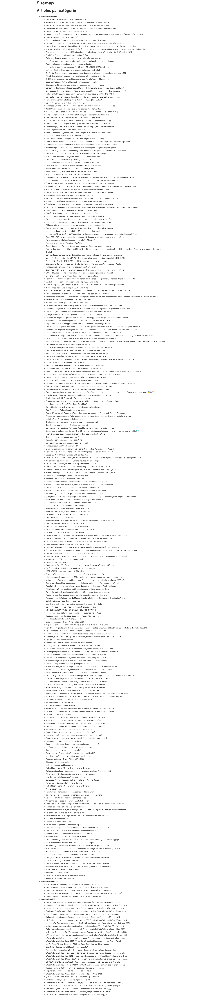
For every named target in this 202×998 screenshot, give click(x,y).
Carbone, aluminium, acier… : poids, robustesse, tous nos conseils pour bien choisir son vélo (84, 637)
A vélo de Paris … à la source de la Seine (62, 869)
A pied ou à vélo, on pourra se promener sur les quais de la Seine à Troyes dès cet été (81, 666)
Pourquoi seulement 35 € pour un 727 (62, 446)
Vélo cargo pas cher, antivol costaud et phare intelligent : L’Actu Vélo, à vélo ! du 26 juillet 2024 (85, 926)
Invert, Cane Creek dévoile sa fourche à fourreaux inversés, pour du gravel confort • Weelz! (84, 374)
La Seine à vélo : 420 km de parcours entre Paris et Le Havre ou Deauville (76, 541)
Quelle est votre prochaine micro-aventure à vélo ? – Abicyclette (72, 487)
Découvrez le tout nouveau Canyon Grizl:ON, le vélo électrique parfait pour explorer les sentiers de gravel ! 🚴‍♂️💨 (93, 431)
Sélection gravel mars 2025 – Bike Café (62, 37)
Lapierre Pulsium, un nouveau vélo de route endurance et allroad (73, 118)
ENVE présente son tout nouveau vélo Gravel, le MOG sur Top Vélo (73, 851)
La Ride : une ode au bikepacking (59, 640)
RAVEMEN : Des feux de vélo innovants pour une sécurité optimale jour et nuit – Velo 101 (82, 198)
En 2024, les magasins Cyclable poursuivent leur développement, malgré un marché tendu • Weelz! (87, 318)
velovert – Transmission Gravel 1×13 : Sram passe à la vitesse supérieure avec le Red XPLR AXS (86, 258)
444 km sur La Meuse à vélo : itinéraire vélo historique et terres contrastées (77, 25)
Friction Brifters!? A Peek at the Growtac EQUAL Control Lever (71, 833)
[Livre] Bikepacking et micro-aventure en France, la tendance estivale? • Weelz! (79, 347)
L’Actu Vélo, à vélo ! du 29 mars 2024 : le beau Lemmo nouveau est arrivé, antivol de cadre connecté (87, 959)
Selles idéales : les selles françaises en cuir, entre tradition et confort (74, 896)
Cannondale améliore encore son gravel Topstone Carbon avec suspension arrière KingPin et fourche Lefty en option (94, 34)
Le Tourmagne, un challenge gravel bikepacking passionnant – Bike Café (76, 631)
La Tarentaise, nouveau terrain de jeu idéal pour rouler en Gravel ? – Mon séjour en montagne (84, 255)
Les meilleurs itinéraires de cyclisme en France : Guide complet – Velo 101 (76, 658)
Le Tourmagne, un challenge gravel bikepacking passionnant (71, 747)
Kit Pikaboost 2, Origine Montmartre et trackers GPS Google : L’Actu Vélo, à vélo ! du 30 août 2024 (86, 920)
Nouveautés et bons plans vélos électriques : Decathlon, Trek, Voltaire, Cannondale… (81, 950)
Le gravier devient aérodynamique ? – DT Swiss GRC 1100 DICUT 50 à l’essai (77, 67)
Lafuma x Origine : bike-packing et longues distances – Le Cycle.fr (73, 70)
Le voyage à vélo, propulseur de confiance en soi (66, 798)
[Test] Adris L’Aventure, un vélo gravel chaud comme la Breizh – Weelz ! (75, 684)
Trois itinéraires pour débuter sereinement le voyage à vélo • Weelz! (74, 499)
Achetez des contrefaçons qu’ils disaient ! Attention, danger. (71, 168)
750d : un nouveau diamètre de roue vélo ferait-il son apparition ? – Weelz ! (77, 672)
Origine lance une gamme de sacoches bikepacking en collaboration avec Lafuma (79, 219)
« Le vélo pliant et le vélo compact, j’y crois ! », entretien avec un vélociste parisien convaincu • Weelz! (88, 291)
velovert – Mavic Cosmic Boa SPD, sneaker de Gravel (68, 136)
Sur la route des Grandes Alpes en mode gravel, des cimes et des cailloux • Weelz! (80, 386)
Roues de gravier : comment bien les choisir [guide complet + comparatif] (76, 738)
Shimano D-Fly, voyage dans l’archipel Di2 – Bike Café (68, 511)
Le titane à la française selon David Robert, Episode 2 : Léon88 (72, 854)
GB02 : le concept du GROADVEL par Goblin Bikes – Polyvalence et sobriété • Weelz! (81, 338)
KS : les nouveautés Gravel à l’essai (60, 705)
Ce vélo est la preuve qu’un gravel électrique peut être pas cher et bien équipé (78, 121)
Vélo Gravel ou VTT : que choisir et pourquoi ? (65, 559)
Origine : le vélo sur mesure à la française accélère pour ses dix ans (74, 795)
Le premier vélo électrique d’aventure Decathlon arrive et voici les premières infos (80, 428)
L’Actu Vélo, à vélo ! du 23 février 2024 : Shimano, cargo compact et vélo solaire (79, 992)
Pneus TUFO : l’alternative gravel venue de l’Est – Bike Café (70, 732)
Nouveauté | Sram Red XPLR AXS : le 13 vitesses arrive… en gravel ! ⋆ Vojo (77, 261)
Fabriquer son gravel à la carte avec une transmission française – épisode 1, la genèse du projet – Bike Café (90, 279)
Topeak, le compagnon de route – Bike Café (64, 440)
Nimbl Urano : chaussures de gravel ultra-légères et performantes (73, 109)
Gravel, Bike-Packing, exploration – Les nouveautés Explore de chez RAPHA (77, 863)
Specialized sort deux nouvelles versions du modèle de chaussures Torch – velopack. (81, 586)
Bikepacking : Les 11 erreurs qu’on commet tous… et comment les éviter (75, 493)
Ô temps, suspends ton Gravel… (59, 819)
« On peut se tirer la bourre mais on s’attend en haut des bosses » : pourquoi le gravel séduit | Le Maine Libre (91, 186)
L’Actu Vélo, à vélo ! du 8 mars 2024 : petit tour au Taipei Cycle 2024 (74, 974)
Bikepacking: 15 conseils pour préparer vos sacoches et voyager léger (75, 85)
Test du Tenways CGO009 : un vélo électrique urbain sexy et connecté (75, 968)
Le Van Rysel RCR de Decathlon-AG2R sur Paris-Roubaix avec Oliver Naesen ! (78, 944)
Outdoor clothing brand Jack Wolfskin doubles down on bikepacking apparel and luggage (82, 839)
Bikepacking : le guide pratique (59, 762)
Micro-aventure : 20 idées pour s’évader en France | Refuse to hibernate (76, 491)
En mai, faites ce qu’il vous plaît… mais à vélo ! (65, 362)
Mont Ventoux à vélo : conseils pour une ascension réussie (70, 774)
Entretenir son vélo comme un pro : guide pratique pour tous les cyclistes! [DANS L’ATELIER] (84, 893)
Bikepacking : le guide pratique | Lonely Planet (65, 532)
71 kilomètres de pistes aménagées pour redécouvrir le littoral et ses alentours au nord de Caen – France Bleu (91, 329)
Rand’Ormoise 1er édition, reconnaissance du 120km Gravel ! (71, 792)
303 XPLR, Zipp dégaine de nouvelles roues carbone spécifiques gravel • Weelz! (79, 273)
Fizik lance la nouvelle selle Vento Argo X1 (63, 619)
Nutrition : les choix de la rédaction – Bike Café (65, 479)
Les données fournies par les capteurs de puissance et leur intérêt (73, 162)
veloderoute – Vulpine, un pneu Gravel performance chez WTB (72, 464)
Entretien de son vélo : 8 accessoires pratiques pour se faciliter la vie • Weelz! (78, 467)
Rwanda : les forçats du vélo (57, 872)
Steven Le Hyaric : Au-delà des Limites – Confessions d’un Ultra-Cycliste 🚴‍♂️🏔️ (78, 989)
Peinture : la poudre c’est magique (60, 878)
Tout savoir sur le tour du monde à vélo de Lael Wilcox (68, 300)
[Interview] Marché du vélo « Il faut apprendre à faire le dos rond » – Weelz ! (77, 574)
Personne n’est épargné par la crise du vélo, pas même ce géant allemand (76, 595)
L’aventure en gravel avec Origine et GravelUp (65, 813)
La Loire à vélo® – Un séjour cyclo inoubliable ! (65, 419)
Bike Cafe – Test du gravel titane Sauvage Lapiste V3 (68, 947)
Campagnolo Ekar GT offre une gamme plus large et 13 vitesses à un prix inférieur (80, 565)
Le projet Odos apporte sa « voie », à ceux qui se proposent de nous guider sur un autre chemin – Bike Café (90, 383)
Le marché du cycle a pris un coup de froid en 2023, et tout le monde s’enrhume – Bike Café (84, 306)
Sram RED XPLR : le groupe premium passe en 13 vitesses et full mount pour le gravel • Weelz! (85, 237)
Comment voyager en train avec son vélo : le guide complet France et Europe (78, 634)
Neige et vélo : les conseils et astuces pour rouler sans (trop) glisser (74, 726)
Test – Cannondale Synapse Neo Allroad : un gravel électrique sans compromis (78, 133)
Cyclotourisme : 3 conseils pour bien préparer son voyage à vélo (72, 422)
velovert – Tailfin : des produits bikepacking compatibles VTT (71, 529)
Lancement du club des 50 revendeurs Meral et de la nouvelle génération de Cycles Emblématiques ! (87, 88)
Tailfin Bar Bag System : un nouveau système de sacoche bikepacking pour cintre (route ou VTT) (86, 73)
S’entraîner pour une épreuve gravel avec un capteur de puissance (73, 368)
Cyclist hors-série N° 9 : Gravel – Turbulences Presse (68, 398)
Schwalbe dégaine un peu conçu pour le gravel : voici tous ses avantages (76, 58)
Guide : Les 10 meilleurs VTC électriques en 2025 (66, 19)
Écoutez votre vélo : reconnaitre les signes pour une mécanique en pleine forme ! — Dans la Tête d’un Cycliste (91, 550)
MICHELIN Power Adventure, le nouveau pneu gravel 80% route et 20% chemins (79, 669)
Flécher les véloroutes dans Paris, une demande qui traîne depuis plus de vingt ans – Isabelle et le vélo (88, 416)
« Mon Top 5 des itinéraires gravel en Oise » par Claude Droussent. (73, 156)
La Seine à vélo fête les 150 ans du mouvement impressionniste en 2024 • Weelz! (79, 452)
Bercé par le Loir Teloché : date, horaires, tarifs (65, 410)
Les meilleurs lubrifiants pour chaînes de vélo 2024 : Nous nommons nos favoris (79, 222)
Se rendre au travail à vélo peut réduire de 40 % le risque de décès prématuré (78, 592)
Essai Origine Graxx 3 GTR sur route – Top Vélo (65, 130)
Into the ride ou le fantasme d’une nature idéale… (66, 777)
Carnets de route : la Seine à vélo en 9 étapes (65, 807)
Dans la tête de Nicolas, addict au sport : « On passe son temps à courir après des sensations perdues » (89, 141)
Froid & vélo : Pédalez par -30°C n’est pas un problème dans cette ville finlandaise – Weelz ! (84, 696)
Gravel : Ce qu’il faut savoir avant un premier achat (67, 31)
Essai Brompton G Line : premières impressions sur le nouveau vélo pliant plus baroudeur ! (83, 914)
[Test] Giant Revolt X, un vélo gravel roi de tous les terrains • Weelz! (74, 314)
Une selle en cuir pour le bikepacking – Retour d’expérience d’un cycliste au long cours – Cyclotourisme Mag (91, 46)
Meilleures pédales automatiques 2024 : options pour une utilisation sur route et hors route (84, 577)
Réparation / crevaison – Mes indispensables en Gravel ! (69, 971)
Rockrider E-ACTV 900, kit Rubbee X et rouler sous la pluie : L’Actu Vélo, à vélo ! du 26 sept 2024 (86, 911)
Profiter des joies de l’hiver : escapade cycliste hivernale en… (71, 568)
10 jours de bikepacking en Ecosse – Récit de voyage (68, 174)
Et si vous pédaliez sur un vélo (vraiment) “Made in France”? (71, 831)
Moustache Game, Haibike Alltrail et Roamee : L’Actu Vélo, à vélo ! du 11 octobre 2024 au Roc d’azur (86, 905)
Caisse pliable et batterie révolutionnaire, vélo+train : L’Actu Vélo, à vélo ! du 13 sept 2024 (83, 917)
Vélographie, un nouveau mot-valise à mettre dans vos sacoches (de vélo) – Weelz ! (80, 708)
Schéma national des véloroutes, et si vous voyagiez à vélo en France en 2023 (78, 771)
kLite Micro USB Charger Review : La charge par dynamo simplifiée (73, 720)
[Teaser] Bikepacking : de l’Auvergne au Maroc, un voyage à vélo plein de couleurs (80, 183)
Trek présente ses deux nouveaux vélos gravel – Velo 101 (69, 195)
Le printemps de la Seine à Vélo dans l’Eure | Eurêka (67, 404)
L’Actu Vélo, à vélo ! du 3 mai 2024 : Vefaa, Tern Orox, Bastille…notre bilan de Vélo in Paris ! (83, 941)
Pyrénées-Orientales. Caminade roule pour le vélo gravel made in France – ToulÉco (80, 106)
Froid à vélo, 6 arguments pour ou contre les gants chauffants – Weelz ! (75, 687)
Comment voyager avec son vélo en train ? (63, 750)
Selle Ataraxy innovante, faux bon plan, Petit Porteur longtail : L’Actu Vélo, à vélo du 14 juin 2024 (85, 929)
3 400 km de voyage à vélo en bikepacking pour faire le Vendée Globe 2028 (77, 79)
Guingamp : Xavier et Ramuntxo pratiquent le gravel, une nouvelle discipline (77, 857)
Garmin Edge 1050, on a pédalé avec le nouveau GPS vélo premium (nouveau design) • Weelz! (85, 285)
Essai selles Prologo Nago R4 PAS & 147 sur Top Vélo (68, 544)
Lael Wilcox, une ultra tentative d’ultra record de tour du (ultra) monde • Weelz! (78, 312)
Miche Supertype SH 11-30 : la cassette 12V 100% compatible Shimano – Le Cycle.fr (80, 473)
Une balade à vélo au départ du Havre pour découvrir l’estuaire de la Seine (77, 350)
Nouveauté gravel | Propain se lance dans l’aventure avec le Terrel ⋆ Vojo (76, 356)
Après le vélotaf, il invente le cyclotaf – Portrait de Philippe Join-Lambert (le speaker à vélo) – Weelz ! (88, 693)
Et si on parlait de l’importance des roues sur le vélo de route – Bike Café (76, 40)
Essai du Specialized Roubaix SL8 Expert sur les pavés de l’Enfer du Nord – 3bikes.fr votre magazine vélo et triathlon (94, 371)
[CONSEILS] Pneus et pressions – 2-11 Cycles (65, 571)
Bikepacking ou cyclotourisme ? (59, 714)
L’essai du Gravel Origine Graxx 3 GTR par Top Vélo (67, 455)
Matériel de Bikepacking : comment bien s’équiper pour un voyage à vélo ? (76, 723)
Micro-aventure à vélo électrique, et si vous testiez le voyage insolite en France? (79, 485)
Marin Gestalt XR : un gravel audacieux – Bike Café (67, 303)
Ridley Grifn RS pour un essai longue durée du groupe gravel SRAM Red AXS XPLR (80, 94)
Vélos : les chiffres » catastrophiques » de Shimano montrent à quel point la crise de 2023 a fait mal (87, 580)
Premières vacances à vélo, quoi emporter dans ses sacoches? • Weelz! (76, 434)
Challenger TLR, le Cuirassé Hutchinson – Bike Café (67, 514)
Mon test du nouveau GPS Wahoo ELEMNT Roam (66, 837)
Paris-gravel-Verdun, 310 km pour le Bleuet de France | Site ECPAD (74, 100)
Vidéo (53, 899)
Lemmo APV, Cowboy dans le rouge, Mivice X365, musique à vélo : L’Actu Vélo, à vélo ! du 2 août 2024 (88, 923)
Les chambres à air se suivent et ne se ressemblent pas (69, 756)
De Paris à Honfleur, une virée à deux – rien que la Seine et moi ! (72, 276)
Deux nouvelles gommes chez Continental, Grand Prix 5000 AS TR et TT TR (77, 828)
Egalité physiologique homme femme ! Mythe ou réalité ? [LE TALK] (73, 884)
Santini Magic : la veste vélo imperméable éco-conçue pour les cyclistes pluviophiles (81, 147)
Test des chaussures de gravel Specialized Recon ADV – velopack (73, 616)
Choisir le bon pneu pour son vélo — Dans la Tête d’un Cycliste (72, 553)
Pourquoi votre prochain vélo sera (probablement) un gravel (71, 267)
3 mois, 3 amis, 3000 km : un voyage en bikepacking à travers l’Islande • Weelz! (79, 395)
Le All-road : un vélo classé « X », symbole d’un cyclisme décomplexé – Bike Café (79, 649)
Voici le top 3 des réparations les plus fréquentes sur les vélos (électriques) (77, 189)
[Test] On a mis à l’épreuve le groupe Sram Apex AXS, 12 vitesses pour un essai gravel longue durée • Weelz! (91, 496)
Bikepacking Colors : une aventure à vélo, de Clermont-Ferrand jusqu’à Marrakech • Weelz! (83, 264)
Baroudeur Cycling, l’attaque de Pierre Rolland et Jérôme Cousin (72, 780)
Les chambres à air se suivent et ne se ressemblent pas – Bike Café (74, 604)
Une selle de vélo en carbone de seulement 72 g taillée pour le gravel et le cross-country (83, 97)
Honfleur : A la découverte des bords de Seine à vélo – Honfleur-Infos (75, 365)
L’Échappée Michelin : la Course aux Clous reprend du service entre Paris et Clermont (81, 28)
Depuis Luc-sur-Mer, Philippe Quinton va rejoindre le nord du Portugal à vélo (78, 323)
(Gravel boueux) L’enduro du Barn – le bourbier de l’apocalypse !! (72, 977)
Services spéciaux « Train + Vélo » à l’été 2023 (65, 622)
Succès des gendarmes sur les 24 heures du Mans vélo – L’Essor (73, 213)
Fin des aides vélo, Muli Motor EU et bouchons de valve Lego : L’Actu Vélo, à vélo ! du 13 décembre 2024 (89, 52)
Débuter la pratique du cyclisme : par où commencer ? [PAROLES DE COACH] (78, 887)
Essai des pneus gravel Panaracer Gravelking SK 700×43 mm (71, 171)
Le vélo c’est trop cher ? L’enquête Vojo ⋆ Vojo (65, 505)
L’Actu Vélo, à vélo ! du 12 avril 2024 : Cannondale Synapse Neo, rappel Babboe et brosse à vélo (85, 953)
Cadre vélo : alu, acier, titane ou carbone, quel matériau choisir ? (72, 744)
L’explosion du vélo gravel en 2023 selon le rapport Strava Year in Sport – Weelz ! (79, 678)
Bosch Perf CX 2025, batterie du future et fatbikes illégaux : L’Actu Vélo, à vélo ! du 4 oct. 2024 (85, 908)
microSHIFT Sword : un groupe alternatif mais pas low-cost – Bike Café (75, 717)
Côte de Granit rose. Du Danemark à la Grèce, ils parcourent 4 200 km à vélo (77, 115)
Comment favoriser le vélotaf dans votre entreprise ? (68, 526)
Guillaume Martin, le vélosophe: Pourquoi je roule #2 (68, 980)
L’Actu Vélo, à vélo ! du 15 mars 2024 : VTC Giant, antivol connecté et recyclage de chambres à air (86, 965)
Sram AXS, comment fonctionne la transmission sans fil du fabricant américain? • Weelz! (82, 547)
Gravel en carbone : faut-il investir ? (61, 562)
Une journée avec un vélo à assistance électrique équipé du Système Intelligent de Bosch (83, 902)
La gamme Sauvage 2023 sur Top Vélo (62, 860)
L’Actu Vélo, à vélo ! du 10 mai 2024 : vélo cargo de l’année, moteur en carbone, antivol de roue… (85, 938)
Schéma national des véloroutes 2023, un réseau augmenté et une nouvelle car (79, 866)
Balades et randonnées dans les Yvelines (63, 601)
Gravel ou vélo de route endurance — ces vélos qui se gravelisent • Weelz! (77, 377)
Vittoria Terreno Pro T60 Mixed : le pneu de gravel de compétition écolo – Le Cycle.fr (81, 470)
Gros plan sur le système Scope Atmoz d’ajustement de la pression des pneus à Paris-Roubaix (85, 804)
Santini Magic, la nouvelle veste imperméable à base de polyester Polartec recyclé (80, 127)
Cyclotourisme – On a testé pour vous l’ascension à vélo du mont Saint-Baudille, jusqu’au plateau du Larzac (90, 177)
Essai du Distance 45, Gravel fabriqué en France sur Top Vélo (71, 82)
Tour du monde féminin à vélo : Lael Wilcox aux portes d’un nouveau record (77, 201)
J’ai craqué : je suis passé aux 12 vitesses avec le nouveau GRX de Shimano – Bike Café (82, 652)
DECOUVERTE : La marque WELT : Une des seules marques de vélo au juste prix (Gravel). (83, 962)
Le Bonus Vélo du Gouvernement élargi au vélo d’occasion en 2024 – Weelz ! (77, 681)
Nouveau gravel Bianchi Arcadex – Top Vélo (64, 243)
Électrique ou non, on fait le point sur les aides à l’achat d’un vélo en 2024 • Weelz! (80, 320)
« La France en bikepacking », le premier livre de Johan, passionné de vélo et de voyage (82, 112)
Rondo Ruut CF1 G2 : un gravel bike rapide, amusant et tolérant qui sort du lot (78, 124)
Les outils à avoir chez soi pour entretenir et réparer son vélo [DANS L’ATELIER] (78, 890)
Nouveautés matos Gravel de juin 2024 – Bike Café (67, 288)
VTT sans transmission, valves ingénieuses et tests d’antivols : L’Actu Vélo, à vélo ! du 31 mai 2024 (86, 935)
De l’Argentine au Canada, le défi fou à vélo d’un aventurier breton (73, 646)
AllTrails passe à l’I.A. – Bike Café (59, 702)
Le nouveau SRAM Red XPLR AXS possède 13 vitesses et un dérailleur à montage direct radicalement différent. (92, 234)
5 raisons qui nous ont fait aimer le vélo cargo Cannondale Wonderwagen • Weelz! (80, 449)
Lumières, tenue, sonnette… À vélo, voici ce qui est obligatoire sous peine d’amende (80, 61)
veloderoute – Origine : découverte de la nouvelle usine (69, 729)
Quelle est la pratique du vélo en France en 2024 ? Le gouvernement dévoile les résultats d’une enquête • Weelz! (93, 326)
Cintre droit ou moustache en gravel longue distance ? (68, 159)
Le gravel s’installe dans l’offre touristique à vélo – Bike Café (71, 502)
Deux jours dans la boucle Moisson (60, 517)
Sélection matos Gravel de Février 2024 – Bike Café (67, 508)
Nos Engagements (53, 789)
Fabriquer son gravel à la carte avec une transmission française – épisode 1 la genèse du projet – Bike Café (90, 309)
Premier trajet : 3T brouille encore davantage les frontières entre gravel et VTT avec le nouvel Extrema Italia (90, 675)
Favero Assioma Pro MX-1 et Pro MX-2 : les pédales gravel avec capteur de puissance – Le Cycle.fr (86, 556)
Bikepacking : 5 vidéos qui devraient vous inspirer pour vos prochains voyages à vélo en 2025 (85, 43)
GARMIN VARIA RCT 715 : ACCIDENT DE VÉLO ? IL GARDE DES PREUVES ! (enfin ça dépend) (84, 986)
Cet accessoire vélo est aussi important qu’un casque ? (69, 344)
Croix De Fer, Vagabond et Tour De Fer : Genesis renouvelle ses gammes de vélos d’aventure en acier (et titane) (92, 207)
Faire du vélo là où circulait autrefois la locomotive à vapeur (70, 842)
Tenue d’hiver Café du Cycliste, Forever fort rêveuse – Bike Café (72, 690)
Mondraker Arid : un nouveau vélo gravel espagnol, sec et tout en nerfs (75, 76)
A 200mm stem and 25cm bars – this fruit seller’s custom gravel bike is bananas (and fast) (83, 848)
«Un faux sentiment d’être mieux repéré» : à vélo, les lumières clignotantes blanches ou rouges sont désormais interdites (96, 49)
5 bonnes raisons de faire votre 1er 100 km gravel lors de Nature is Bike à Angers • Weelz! (83, 401)
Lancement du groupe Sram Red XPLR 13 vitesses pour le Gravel (73, 231)
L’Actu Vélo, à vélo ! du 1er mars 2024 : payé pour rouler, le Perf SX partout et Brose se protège (85, 983)
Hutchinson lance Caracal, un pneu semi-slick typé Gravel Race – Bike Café (77, 353)
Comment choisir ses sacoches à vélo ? (62, 437)
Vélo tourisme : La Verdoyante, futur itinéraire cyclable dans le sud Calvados (77, 22)
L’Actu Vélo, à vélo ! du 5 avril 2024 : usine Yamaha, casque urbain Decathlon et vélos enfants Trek (86, 956)
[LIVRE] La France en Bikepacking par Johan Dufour (67, 55)
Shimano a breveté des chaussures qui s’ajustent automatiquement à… (75, 225)
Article (54, 16)
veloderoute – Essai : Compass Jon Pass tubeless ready (69, 699)
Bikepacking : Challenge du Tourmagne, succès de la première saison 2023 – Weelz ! (81, 711)
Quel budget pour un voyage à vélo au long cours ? (67, 425)
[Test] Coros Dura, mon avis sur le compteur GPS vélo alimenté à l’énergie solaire (79, 204)
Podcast (54, 881)
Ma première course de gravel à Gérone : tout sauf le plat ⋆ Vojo (72, 461)
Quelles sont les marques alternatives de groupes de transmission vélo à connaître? (80, 192)
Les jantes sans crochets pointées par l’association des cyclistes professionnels (79, 538)
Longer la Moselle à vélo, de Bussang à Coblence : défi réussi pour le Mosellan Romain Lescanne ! (86, 810)
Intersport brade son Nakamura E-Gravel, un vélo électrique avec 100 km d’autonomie (81, 145)
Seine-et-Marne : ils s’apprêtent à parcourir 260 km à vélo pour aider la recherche (80, 520)
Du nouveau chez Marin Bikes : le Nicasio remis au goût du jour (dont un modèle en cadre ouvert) (86, 91)
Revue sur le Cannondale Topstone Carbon (64, 783)
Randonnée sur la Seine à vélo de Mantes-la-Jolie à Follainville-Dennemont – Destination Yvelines (86, 598)
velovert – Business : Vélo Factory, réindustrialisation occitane (71, 607)
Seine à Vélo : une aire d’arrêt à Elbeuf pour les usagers (69, 643)
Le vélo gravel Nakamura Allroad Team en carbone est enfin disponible (75, 216)
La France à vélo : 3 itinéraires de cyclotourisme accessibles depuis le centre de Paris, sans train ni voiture (90, 359)
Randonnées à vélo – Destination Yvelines (63, 741)
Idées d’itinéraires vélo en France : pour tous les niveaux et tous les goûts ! (77, 482)
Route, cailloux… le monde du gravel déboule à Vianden (69, 64)
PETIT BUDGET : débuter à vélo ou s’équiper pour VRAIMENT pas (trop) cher (77, 995)
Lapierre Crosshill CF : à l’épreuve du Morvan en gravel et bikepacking (75, 139)
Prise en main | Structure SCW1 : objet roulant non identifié (70, 753)
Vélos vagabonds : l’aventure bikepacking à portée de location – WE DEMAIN (77, 294)
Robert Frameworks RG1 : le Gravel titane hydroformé (68, 768)
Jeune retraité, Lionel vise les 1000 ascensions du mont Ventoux (72, 380)
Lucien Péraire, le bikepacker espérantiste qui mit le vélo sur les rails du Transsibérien (82, 180)
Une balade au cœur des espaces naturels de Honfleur (68, 443)
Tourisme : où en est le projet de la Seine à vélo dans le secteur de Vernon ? (78, 816)
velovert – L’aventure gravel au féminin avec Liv (65, 103)
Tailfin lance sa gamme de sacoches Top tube (65, 825)
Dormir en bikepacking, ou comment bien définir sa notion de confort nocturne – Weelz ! (82, 583)
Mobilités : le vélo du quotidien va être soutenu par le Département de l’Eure (77, 589)
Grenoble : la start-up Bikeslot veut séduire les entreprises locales (73, 407)
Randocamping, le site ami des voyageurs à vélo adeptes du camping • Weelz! (78, 389)
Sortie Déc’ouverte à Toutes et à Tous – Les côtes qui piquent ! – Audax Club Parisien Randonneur (86, 413)
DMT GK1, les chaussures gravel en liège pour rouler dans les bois (73, 165)
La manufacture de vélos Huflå (58, 822)
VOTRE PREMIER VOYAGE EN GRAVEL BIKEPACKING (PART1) (71, 610)
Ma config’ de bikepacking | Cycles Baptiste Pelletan (67, 801)
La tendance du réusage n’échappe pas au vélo (65, 875)
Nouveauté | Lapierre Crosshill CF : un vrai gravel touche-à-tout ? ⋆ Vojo (76, 153)
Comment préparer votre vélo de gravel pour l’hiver (67, 664)
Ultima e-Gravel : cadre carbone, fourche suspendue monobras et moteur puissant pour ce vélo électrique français (93, 458)
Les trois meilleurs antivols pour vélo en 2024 (65, 523)
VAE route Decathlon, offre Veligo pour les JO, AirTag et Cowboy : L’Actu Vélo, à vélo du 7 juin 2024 (86, 932)
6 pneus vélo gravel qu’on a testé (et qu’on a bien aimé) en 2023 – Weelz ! (76, 660)
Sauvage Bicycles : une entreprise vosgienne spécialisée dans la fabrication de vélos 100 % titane (86, 535)
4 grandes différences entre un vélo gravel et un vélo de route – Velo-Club (77, 625)
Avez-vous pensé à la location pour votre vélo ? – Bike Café (70, 240)
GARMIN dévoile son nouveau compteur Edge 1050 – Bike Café (72, 282)
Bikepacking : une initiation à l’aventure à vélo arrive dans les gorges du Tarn (77, 845)
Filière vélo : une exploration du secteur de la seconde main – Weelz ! (74, 613)
